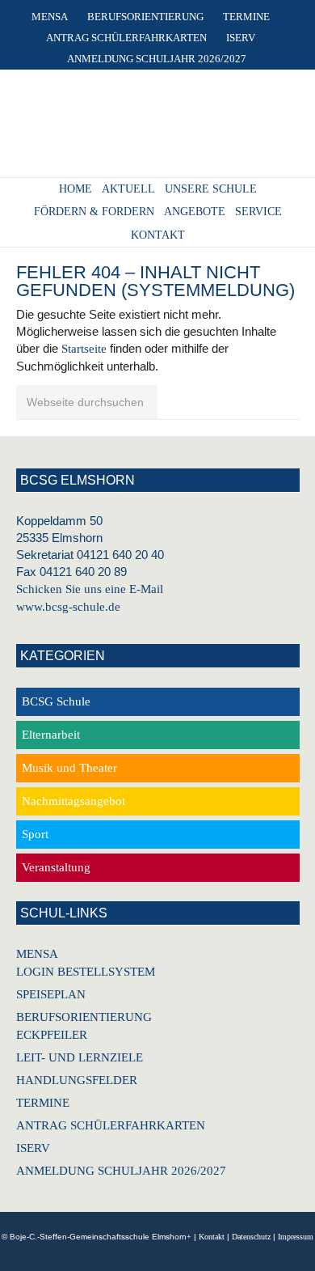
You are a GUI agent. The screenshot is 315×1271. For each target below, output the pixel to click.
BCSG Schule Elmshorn (154, 128)
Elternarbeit (51, 734)
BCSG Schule (56, 701)
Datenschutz (251, 1236)
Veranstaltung (56, 867)
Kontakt (212, 1236)
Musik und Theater (69, 767)
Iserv (33, 1148)
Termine (42, 1102)
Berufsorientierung (84, 1016)
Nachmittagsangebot (73, 800)
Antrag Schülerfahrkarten (110, 1125)
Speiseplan (51, 994)
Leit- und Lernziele (79, 1057)
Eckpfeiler (51, 1034)
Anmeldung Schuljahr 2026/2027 (121, 1170)
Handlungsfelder (76, 1080)
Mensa (37, 953)
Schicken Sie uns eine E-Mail (89, 589)
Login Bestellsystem (85, 971)
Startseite (84, 348)
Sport (35, 834)
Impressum (295, 1236)
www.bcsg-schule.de (68, 606)
